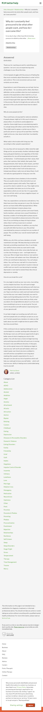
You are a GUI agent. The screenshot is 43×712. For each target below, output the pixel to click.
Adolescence (8, 389)
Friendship (7, 451)
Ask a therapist (8, 9)
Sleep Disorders (9, 546)
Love (5, 480)
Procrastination (9, 523)
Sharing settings (16, 705)
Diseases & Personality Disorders (15, 438)
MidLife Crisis (8, 487)
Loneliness (7, 477)
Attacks (6, 408)
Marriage (7, 484)
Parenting (7, 516)
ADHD (6, 385)
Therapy (6, 559)
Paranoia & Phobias (10, 513)
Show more (31, 38)
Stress (6, 552)
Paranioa (7, 510)
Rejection (7, 529)
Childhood (7, 428)
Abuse (6, 382)
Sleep (5, 542)
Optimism (7, 500)
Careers (6, 425)
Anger (6, 398)
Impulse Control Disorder (12, 467)
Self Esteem (8, 539)
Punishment (8, 526)
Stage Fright (8, 549)
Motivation (7, 493)
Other (6, 503)
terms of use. (6, 618)
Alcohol (6, 392)
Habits (6, 461)
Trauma (6, 565)
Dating (6, 431)
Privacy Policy (21, 687)
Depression (7, 434)
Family (6, 448)
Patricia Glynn (14, 370)
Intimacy (7, 474)
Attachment (8, 405)
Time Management (10, 562)
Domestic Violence (10, 441)
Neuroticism (8, 497)
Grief (5, 454)
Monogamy (7, 490)
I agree (30, 705)
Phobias (6, 520)
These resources (19, 627)
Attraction (7, 412)
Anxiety (6, 402)
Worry (6, 569)
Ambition (7, 395)
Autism (6, 415)
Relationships (19, 9)
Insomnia (7, 470)
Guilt (5, 457)
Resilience (7, 536)
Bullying (6, 421)
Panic (5, 506)
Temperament (8, 555)
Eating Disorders (9, 444)
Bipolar (6, 418)
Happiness (7, 464)
